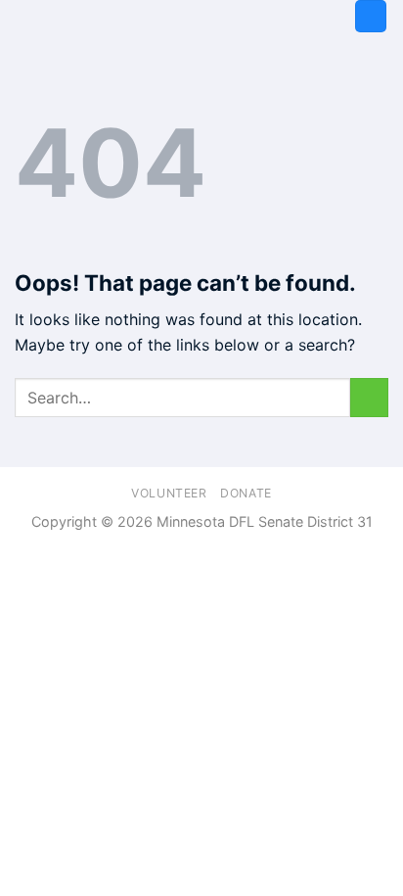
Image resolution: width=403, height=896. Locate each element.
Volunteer (169, 493)
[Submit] (369, 397)
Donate (246, 493)
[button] (370, 16)
